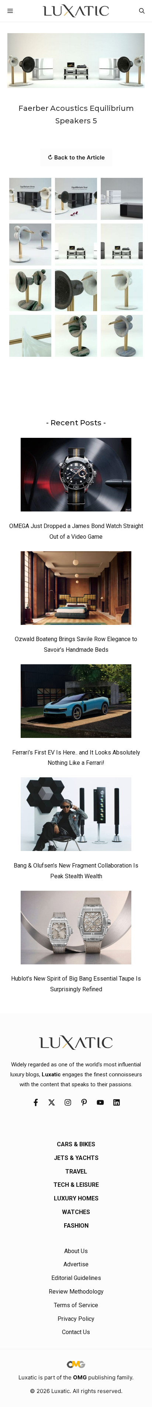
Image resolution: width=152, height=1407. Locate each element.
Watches (76, 1212)
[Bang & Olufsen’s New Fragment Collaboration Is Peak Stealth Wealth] (76, 816)
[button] (142, 11)
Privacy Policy (76, 1318)
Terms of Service (76, 1305)
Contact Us (76, 1332)
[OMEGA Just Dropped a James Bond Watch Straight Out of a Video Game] (76, 476)
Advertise (76, 1264)
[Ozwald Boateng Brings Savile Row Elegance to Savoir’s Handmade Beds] (76, 590)
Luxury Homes (76, 1198)
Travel (76, 1171)
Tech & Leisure (76, 1184)
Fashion (76, 1225)
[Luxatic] (76, 11)
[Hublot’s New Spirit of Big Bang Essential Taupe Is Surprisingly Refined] (76, 929)
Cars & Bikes (76, 1144)
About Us (76, 1251)
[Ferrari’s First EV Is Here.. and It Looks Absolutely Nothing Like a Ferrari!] (76, 703)
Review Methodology (76, 1291)
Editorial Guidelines (76, 1277)
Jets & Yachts (76, 1157)
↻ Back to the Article (76, 157)
